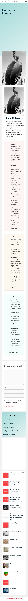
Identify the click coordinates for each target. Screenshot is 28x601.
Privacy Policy (19, 598)
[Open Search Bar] (22, 1)
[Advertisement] (14, 33)
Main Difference (10, 1)
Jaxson (6, 17)
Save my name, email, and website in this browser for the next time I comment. (14, 400)
